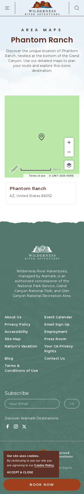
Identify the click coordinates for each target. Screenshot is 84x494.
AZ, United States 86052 (31, 196)
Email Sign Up (57, 324)
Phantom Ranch (42, 40)
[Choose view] (69, 165)
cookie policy (44, 465)
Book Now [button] (42, 485)
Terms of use (37, 175)
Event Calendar (58, 317)
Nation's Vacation (21, 346)
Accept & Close (20, 472)
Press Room (55, 339)
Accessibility (16, 332)
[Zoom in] (69, 142)
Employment (55, 332)
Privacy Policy (17, 324)
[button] (74, 8)
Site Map (13, 339)
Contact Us (54, 358)
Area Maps (42, 30)
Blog (9, 358)
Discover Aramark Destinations (31, 418)
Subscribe (17, 393)
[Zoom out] (69, 152)
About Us (13, 317)
